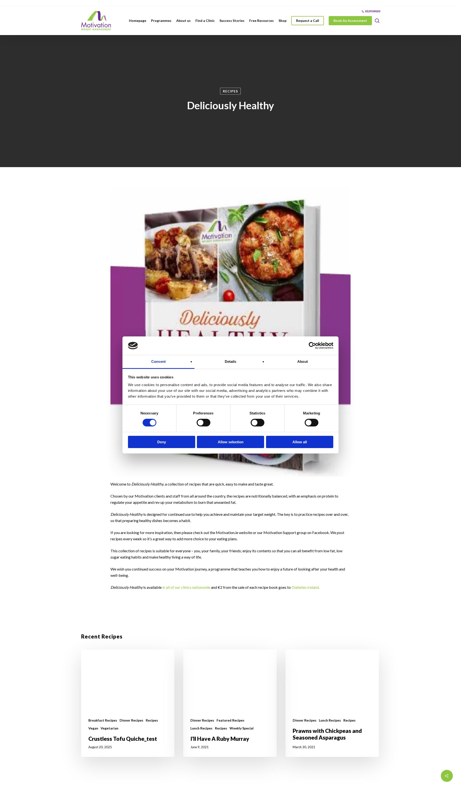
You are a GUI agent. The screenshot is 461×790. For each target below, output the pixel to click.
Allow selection (230, 442)
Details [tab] (231, 361)
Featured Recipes (230, 720)
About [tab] (302, 361)
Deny (161, 442)
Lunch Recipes (201, 728)
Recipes (230, 91)
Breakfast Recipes (102, 720)
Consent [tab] (158, 361)
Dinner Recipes (131, 720)
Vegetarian (109, 728)
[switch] (203, 422)
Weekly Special (242, 728)
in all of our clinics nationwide (186, 587)
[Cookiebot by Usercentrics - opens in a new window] (312, 345)
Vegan (93, 728)
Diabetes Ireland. (305, 587)
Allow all (299, 442)
